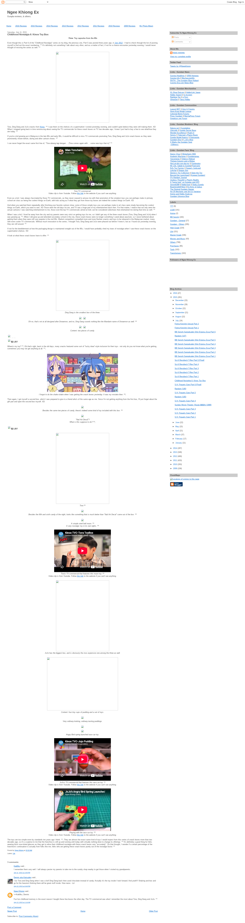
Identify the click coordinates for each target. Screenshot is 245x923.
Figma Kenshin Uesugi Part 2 (187, 324)
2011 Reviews (98, 26)
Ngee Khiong (19, 850)
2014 (175, 448)
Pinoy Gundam (176, 116)
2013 (175, 452)
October (178, 308)
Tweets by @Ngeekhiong (180, 66)
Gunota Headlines (177, 76)
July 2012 (119, 43)
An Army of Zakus (194, 187)
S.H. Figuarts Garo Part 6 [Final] (188, 385)
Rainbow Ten (175, 97)
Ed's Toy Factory (177, 168)
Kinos (42, 127)
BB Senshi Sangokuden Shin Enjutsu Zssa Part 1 (195, 356)
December (179, 300)
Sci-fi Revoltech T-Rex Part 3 (187, 368)
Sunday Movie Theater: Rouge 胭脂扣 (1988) (193, 405)
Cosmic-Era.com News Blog (181, 83)
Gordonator (195, 163)
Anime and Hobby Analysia (181, 194)
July (177, 321)
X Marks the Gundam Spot (181, 142)
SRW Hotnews (193, 76)
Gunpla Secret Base (187, 130)
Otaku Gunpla (198, 185)
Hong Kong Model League (180, 111)
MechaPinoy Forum (192, 116)
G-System (188, 95)
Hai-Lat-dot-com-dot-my (179, 163)
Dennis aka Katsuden (22, 877)
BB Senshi (174, 217)
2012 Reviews (83, 26)
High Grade (174, 228)
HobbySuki (185, 185)
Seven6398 (174, 185)
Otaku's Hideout (188, 159)
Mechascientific (188, 78)
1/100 (172, 210)
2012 (175, 456)
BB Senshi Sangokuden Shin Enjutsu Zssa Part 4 (195, 344)
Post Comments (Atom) (28, 916)
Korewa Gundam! (198, 175)
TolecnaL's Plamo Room (188, 135)
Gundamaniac (193, 156)
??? (171, 206)
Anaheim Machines (178, 156)
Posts (176, 37)
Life (14, 853)
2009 (175, 468)
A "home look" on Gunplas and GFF (184, 182)
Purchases (174, 246)
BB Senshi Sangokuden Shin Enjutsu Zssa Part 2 (195, 352)
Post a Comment (14, 907)
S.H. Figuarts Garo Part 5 (185, 393)
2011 (175, 460)
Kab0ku (17, 866)
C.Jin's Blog (188, 140)
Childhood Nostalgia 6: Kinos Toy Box (190, 381)
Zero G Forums (188, 109)
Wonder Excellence (178, 133)
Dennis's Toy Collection (179, 173)
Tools (172, 249)
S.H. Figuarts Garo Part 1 (185, 417)
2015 (175, 297)
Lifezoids (174, 130)
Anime (172, 213)
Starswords (194, 137)
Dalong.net (174, 128)
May (177, 426)
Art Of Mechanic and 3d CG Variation (185, 191)
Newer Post (12, 911)
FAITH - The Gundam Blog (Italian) (184, 80)
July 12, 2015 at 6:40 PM (22, 886)
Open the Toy (196, 173)
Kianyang (196, 166)
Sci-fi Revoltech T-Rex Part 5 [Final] (189, 360)
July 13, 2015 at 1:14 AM (22, 902)
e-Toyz (185, 97)
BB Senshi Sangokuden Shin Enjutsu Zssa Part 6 (195, 332)
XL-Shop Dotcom (177, 92)
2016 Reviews (21, 26)
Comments (178, 42)
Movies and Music (177, 239)
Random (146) (180, 389)
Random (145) (180, 397)
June (177, 422)
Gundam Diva (175, 140)
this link (80, 193)
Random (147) (180, 336)
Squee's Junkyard (193, 168)
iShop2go (174, 99)
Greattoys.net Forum (178, 118)
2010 (175, 464)
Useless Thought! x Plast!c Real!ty (184, 180)
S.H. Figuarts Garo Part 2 (185, 413)
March (178, 435)
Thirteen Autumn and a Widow (182, 161)
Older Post (153, 911)
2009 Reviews (129, 26)
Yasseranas (175, 159)
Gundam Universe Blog (179, 196)
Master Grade (175, 235)
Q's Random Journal (178, 177)
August (178, 317)
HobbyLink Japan (193, 92)
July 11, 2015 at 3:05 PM (22, 872)
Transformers (175, 253)
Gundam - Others (177, 224)
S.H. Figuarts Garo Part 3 (185, 409)
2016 (175, 293)
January (178, 443)
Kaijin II (191, 133)
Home (8, 26)
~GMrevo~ (174, 144)
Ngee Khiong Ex (23, 12)
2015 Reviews (36, 26)
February (179, 439)
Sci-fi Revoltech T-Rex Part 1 (187, 376)
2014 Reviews (52, 26)
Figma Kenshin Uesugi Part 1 (187, 328)
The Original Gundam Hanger (182, 189)
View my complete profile (180, 57)
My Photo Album (146, 26)
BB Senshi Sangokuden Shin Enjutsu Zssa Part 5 (195, 340)
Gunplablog (185, 128)
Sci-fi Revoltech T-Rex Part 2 (187, 372)
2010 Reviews (114, 26)
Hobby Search (176, 95)
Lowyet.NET (175, 109)
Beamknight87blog (177, 187)
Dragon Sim (183, 170)
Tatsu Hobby (185, 99)
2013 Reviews (67, 26)
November (179, 304)
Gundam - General (177, 221)
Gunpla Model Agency (179, 137)
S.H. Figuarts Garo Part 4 (185, 401)
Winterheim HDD (189, 154)
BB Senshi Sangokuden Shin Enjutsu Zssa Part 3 (195, 348)
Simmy (173, 135)
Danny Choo (175, 154)
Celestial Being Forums (179, 114)
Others (173, 242)
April (177, 431)
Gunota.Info (175, 78)
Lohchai (173, 170)
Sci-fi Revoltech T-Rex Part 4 (187, 364)
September (180, 312)
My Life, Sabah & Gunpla (180, 166)
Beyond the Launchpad (179, 175)
